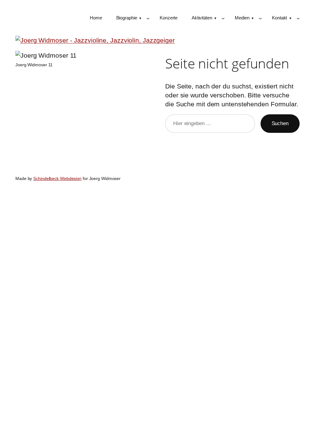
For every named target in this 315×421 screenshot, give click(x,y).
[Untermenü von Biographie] (148, 18)
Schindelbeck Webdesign (57, 178)
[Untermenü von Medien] (260, 18)
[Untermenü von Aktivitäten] (223, 18)
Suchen (280, 123)
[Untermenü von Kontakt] (298, 18)
